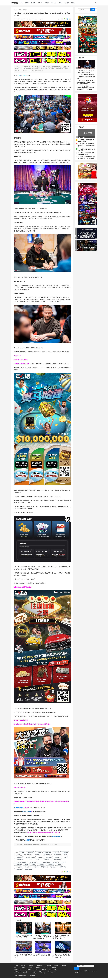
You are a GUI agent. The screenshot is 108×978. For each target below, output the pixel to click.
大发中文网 (42, 973)
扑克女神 (19, 867)
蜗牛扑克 (19, 869)
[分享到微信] (65, 19)
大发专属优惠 (16, 973)
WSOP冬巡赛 (46, 859)
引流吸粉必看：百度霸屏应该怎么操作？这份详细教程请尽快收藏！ (86, 145)
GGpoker (48, 857)
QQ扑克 (48, 971)
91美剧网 (54, 967)
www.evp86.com (23, 75)
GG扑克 (65, 857)
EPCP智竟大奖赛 (17, 971)
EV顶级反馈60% (30, 857)
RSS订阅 (15, 967)
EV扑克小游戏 (47, 854)
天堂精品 (38, 967)
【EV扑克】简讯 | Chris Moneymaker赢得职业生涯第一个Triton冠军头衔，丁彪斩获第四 (85, 87)
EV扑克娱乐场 (27, 854)
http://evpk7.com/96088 (43, 832)
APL (23, 852)
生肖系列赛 (43, 867)
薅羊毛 (72, 2)
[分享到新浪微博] (62, 19)
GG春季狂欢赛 (20, 859)
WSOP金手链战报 (21, 862)
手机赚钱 (60, 2)
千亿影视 (23, 967)
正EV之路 (27, 867)
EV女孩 (57, 852)
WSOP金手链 (57, 859)
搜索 (93, 9)
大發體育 (36, 969)
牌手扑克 (41, 971)
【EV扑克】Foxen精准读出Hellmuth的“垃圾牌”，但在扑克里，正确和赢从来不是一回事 (42, 937)
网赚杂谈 (47, 2)
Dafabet (34, 971)
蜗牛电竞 (44, 969)
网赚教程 (33, 2)
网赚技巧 (27, 2)
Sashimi (30, 859)
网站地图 (56, 965)
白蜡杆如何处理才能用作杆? (87, 74)
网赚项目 (53, 2)
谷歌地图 (64, 965)
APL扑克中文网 (53, 969)
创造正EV (42, 864)
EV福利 (65, 854)
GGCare (40, 857)
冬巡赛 (33, 864)
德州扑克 (60, 864)
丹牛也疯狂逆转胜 (26, 811)
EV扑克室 (37, 854)
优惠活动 (55, 862)
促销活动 (63, 862)
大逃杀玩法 (50, 864)
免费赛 (26, 864)
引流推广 (66, 2)
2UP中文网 (50, 973)
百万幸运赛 (53, 867)
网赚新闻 (40, 2)
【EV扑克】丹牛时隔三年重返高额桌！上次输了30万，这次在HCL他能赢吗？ (23, 955)
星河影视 (30, 967)
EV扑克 (18, 854)
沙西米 (35, 867)
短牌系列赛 (62, 867)
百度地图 (49, 965)
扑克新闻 (27, 971)
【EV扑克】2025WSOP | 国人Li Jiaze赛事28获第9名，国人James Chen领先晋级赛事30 (86, 82)
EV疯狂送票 (57, 854)
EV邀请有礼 (19, 857)
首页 (21, 2)
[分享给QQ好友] (67, 19)
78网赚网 (14, 3)
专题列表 (31, 965)
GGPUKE (57, 857)
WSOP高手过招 (32, 862)
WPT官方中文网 (17, 969)
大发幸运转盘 (33, 973)
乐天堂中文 (46, 967)
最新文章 (23, 965)
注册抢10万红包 (39, 965)
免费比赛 (19, 864)
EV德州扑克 (65, 852)
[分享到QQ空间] (70, 19)
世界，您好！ (82, 137)
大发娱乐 (25, 973)
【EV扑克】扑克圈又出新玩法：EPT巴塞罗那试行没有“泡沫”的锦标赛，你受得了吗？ (62, 955)
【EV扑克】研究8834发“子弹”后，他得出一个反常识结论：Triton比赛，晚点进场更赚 (62, 937)
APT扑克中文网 (27, 969)
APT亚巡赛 (30, 852)
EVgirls (39, 852)
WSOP (37, 859)
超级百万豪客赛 (28, 869)
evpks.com (48, 852)
